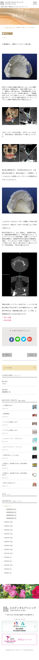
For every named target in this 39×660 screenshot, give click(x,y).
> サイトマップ (19, 619)
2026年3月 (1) (11, 515)
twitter (23, 339)
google (29, 339)
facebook (11, 339)
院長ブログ (12, 27)
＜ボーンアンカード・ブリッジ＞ (12, 447)
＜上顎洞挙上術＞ (7, 405)
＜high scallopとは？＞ (9, 483)
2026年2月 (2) (11, 518)
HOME (6, 27)
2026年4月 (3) (11, 512)
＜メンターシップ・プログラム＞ (12, 438)
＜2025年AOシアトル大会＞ (11, 455)
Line (17, 339)
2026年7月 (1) (11, 509)
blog (6, 33)
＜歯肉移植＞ (6, 413)
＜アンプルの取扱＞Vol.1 (10, 430)
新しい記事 (7, 317)
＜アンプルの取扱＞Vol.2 (10, 422)
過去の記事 (7, 320)
